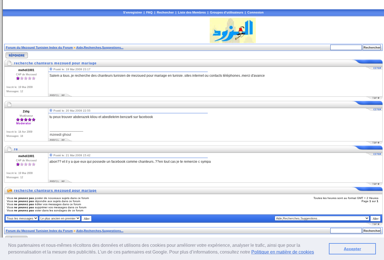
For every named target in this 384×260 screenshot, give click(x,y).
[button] (316, 253)
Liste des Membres (192, 12)
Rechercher (165, 12)
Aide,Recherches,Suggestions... (99, 47)
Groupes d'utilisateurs (226, 12)
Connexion (255, 12)
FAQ (149, 12)
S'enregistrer (132, 12)
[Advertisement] (106, 30)
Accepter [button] (352, 249)
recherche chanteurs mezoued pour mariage (55, 191)
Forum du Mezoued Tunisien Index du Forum (39, 47)
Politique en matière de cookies (282, 252)
